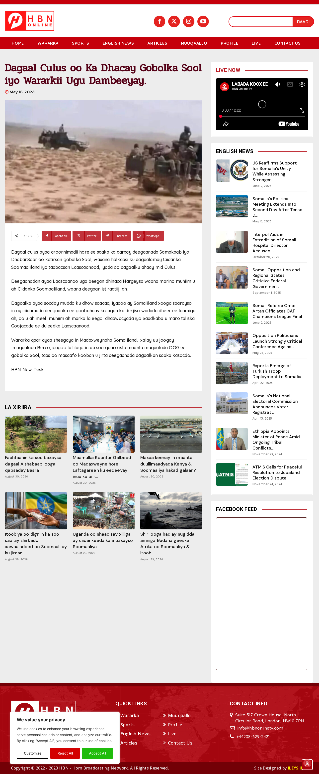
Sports (127, 725)
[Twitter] (174, 21)
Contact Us (180, 743)
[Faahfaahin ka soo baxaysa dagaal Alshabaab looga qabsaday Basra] (36, 434)
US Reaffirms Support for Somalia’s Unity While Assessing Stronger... (274, 171)
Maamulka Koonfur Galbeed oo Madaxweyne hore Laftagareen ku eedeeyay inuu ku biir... (102, 467)
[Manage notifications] (307, 763)
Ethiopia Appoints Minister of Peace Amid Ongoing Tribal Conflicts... (276, 440)
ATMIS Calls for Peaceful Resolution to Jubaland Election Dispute (277, 472)
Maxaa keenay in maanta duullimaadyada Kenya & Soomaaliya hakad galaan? (168, 464)
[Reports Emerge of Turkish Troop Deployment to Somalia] (232, 373)
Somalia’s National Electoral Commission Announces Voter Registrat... (275, 404)
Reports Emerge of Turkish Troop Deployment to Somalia (276, 371)
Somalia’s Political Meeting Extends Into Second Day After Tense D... (277, 207)
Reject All (65, 753)
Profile (175, 725)
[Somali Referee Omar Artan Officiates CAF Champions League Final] (232, 313)
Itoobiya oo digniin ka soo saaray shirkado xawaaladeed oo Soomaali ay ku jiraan (36, 543)
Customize (32, 753)
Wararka (129, 715)
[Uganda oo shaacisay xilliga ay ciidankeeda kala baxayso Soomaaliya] (104, 510)
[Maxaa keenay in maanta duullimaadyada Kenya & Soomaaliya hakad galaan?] (171, 434)
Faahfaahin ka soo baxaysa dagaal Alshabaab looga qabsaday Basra (33, 464)
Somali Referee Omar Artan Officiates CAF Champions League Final (277, 311)
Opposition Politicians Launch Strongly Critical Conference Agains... (277, 341)
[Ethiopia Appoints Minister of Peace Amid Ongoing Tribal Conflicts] (232, 439)
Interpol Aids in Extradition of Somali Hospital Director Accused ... (274, 243)
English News (135, 734)
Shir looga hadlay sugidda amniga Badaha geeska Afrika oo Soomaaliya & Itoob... (167, 543)
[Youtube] (203, 21)
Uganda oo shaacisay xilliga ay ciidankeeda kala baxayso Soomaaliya (103, 540)
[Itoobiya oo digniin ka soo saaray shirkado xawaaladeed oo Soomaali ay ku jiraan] (36, 510)
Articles (128, 743)
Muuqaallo (179, 715)
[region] (65, 738)
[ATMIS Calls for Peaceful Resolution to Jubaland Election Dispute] (232, 474)
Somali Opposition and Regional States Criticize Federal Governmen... (276, 278)
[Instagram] (189, 21)
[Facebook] (159, 21)
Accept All (97, 753)
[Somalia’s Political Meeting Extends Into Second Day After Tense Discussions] (232, 206)
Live (172, 734)
